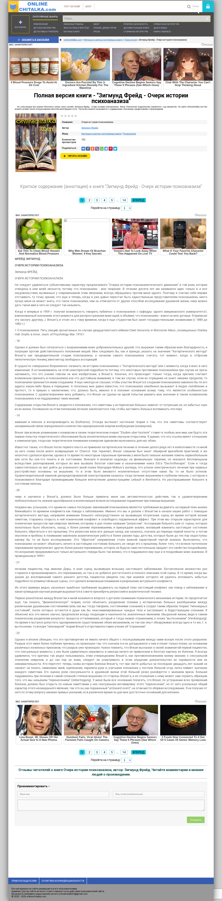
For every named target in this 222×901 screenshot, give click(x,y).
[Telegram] (106, 149)
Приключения (40, 24)
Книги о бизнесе (162, 32)
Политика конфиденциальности (63, 881)
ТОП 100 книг (72, 6)
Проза (96, 32)
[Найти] (207, 18)
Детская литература (44, 28)
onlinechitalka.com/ (32, 6)
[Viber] (97, 149)
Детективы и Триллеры (45, 32)
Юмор (96, 24)
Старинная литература (136, 32)
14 (124, 200)
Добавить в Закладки (35, 39)
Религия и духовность (136, 24)
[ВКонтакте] (83, 149)
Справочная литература (166, 24)
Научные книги (71, 32)
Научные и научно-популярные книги (101, 133)
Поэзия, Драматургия (104, 28)
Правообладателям (24, 881)
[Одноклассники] (92, 149)
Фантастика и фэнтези (76, 28)
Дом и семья (160, 28)
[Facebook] (88, 149)
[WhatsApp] (102, 149)
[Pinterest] (111, 149)
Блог (88, 6)
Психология (129, 133)
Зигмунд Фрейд (89, 128)
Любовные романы (73, 24)
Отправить (195, 820)
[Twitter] (115, 149)
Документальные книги (136, 28)
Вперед (138, 200)
